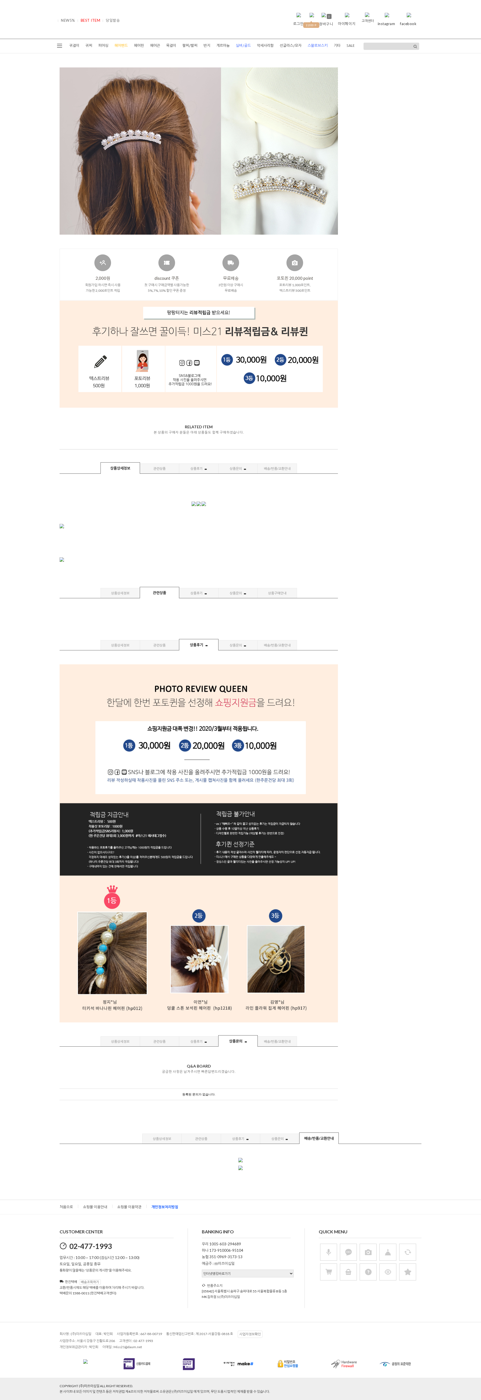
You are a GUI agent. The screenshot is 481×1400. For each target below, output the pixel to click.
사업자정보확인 (250, 1334)
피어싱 (103, 45)
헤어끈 (155, 45)
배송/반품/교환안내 (277, 468)
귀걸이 (74, 45)
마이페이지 (346, 23)
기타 (337, 45)
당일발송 (113, 20)
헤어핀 (139, 45)
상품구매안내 (277, 593)
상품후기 (196, 468)
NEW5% (68, 20)
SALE (351, 45)
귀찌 (88, 45)
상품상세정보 (120, 468)
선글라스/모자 (290, 45)
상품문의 (236, 468)
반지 (206, 45)
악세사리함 (265, 45)
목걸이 (171, 45)
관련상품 (159, 468)
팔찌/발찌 (189, 45)
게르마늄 (223, 45)
